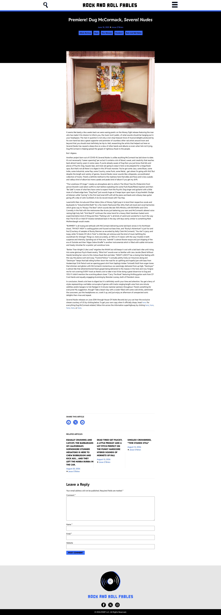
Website (69, 543)
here (144, 302)
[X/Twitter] (110, 605)
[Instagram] (117, 605)
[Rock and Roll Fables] (110, 5)
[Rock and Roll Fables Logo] (110, 585)
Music (96, 33)
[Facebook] (103, 605)
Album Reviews (85, 33)
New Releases (107, 33)
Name (69, 524)
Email (69, 534)
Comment (71, 495)
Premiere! (119, 33)
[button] (45, 5)
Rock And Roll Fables (134, 33)
